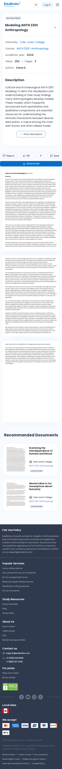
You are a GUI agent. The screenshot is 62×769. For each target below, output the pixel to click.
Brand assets (8, 677)
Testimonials (8, 631)
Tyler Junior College (32, 42)
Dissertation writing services (15, 586)
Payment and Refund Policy (15, 763)
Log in (47, 4)
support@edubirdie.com (20, 552)
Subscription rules (11, 759)
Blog (4, 608)
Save (56, 155)
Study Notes (8, 613)
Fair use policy (41, 754)
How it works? (8, 626)
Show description (33, 134)
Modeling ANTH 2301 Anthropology (21, 27)
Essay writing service (12, 568)
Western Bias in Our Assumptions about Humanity (40, 486)
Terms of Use (24, 754)
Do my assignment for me (15, 577)
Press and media (10, 673)
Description (14, 80)
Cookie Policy (38, 763)
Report (10, 155)
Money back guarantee (13, 640)
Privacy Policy (8, 754)
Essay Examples (10, 604)
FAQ (4, 635)
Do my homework (10, 590)
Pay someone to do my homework (18, 572)
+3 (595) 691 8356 (15, 658)
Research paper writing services (17, 581)
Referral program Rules (34, 759)
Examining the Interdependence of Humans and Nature (40, 450)
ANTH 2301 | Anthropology (33, 48)
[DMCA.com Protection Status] (31, 687)
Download (33, 163)
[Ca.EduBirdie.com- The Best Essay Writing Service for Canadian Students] (5, 712)
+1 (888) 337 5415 (14, 661)
